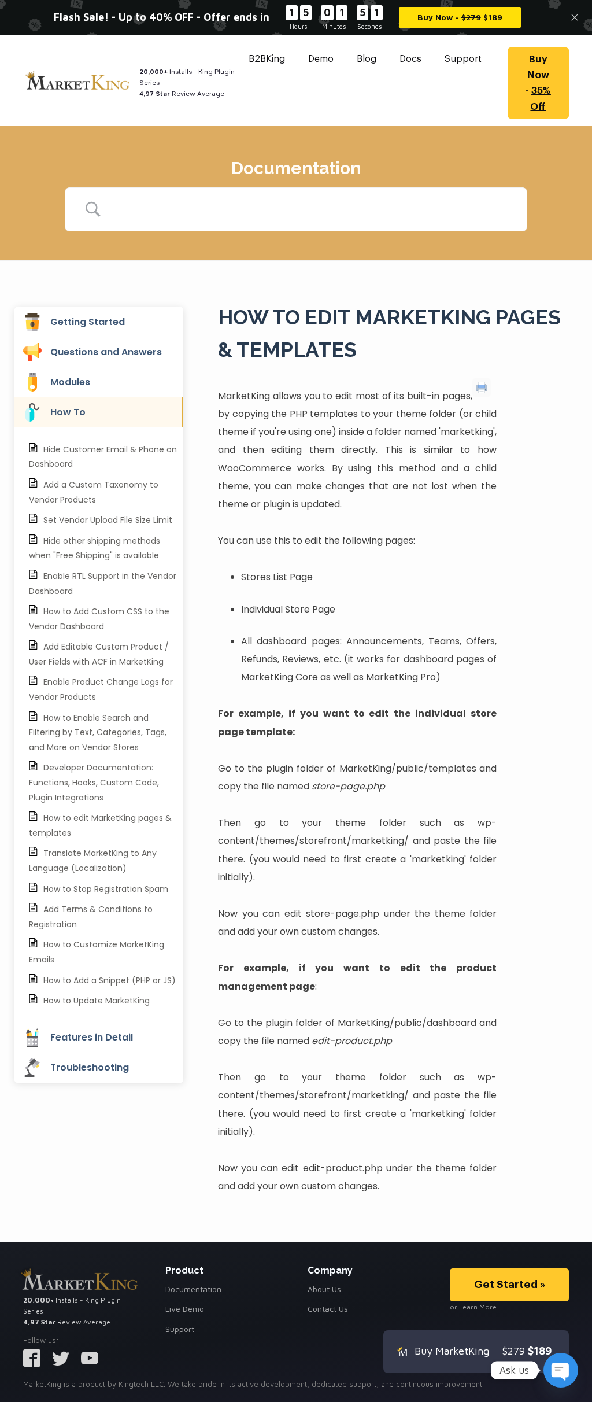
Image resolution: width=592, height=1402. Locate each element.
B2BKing (267, 59)
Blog (366, 59)
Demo (321, 59)
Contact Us (328, 1309)
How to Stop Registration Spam (105, 889)
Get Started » (509, 1284)
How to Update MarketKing (96, 1000)
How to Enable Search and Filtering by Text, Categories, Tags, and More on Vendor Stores (97, 732)
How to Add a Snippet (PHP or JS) (109, 980)
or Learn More (473, 1307)
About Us (324, 1289)
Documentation (193, 1289)
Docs (410, 59)
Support (463, 59)
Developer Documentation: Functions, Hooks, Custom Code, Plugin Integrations (94, 782)
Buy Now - (538, 83)
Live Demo (184, 1309)
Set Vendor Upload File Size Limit (107, 520)
